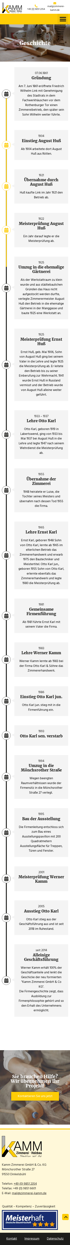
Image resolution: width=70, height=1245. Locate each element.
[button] (62, 19)
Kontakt (11, 1238)
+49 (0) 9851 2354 (36, 9)
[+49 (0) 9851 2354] (36, 6)
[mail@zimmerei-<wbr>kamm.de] (54, 3)
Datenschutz (55, 1238)
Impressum (31, 1238)
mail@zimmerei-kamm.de (56, 8)
